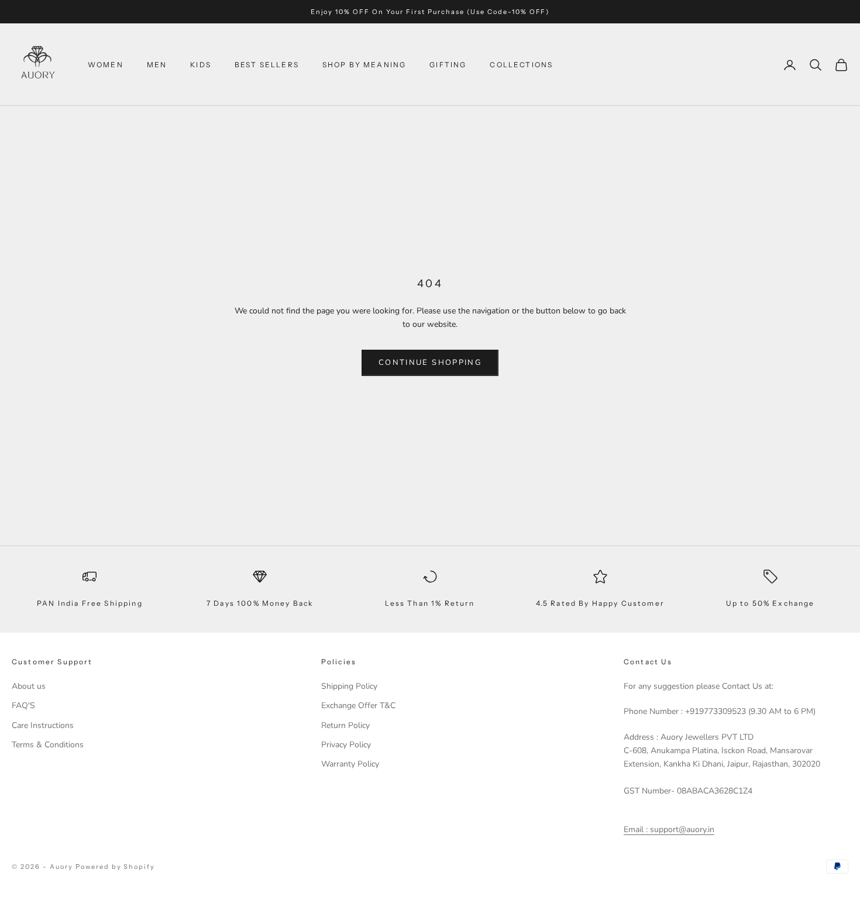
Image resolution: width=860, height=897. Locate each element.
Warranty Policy (350, 764)
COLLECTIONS (521, 64)
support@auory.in (681, 829)
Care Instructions (43, 725)
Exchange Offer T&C (358, 705)
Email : (636, 829)
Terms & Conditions (48, 744)
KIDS (200, 64)
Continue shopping (430, 362)
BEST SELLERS (267, 64)
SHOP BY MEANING (364, 64)
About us (29, 686)
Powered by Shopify (115, 866)
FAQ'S (23, 705)
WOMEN (105, 64)
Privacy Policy (346, 744)
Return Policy (345, 725)
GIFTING (447, 64)
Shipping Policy (349, 686)
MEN (157, 64)
